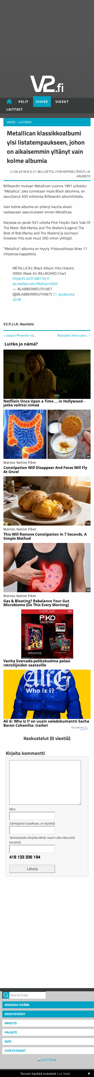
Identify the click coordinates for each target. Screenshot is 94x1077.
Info (8, 1041)
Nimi (12, 809)
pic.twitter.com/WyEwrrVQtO (35, 283)
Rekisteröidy (15, 1013)
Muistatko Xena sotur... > (74, 335)
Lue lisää (63, 1073)
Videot (62, 101)
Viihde (42, 101)
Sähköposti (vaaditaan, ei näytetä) (32, 823)
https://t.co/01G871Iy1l (31, 278)
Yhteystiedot (15, 1050)
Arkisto (11, 1023)
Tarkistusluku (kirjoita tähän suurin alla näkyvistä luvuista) (42, 839)
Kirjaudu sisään (17, 1004)
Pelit (23, 101)
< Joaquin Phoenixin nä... (19, 335)
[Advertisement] (47, 932)
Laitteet (14, 109)
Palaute (11, 1032)
